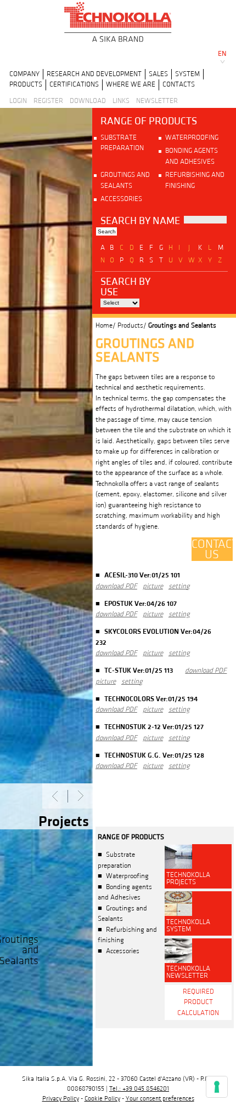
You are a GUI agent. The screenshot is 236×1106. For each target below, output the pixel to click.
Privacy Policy (60, 1098)
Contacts (178, 84)
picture (153, 586)
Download (88, 100)
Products (25, 84)
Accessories (121, 198)
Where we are (130, 84)
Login (18, 100)
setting (179, 586)
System (187, 74)
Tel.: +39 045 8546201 (139, 1089)
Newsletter (157, 100)
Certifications (74, 84)
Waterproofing (191, 137)
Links (121, 100)
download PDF (116, 586)
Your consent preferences (160, 1098)
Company (24, 74)
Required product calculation (198, 1002)
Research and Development (94, 74)
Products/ (132, 325)
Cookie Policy (102, 1098)
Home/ (105, 325)
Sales (158, 74)
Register (48, 100)
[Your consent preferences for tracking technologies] (216, 1086)
